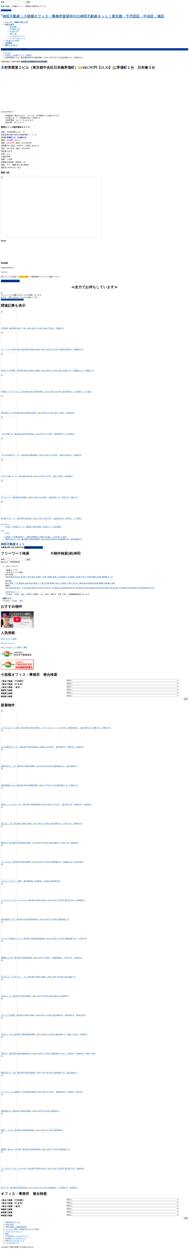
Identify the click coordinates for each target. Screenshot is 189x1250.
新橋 (124, 588)
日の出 (151, 588)
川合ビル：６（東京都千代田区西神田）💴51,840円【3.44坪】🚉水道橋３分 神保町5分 (35, 996)
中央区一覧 (14, 31)
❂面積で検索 (6, 693)
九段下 (83, 577)
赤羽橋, (146, 588)
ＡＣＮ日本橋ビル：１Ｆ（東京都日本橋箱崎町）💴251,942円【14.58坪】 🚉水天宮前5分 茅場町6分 (41, 455)
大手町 (29, 577)
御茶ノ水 (56, 577)
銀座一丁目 (14, 583)
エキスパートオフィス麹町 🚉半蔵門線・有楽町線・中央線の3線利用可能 (30, 881)
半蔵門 (89, 577)
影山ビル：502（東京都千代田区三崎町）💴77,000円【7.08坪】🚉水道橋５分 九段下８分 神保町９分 (41, 824)
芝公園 (140, 588)
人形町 (69, 583)
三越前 (80, 583)
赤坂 (7, 588)
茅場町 (52, 583)
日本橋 (46, 583)
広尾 (86, 588)
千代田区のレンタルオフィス (16, 1236)
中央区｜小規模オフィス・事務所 (34, 62)
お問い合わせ (6, 10)
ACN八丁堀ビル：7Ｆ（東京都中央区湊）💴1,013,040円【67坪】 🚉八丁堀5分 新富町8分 (37, 476)
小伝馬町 (62, 583)
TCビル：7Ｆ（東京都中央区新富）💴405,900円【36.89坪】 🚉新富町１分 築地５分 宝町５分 (39, 497)
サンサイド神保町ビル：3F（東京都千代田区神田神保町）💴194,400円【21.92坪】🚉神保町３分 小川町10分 (44, 938)
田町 (106, 588)
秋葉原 (11, 577)
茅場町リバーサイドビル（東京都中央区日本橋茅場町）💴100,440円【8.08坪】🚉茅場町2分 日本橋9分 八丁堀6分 (46, 392)
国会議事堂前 (67, 588)
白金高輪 (91, 588)
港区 (22, 594)
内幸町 (129, 588)
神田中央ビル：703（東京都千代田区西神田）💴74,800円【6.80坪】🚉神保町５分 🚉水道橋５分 (43, 539)
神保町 (72, 577)
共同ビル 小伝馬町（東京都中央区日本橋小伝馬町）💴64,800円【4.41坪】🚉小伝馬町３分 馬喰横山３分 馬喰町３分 (47, 370)
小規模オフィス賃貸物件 (51, 527)
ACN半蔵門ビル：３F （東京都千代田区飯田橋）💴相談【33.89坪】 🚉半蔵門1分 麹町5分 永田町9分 (42, 747)
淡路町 (49, 577)
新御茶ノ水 (64, 577)
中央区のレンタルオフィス (15, 1238)
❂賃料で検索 (6, 690)
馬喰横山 (107, 583)
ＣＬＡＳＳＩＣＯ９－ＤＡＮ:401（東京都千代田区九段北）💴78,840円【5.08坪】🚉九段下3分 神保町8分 (42, 900)
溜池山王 (57, 588)
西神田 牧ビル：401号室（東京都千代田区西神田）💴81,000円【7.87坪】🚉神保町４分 (35, 1149)
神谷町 (81, 588)
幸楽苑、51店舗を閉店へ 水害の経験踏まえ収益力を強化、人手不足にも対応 (35, 537)
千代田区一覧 (15, 29)
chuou (7, 533)
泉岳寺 (102, 588)
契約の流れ (9, 1224)
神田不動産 (36, 527)
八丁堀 (40, 583)
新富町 (35, 583)
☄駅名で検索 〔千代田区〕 (13, 681)
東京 (33, 577)
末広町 (17, 577)
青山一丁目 (21, 588)
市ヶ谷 (110, 577)
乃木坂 (39, 588)
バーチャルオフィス (17, 38)
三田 (110, 588)
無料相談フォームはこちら (10, 281)
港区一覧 (13, 34)
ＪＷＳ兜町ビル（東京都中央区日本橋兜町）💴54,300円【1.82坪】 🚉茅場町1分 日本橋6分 (37, 434)
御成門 (134, 588)
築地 (30, 583)
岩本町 (23, 577)
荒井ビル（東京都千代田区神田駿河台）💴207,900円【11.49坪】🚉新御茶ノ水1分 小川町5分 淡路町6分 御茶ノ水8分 (48, 1053)
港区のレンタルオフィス (14, 1241)
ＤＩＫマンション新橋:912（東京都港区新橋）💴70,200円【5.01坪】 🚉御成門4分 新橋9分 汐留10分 (42, 1092)
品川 (97, 588)
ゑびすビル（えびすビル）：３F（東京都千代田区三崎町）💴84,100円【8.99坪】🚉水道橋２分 (38, 977)
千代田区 (8, 594)
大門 (120, 588)
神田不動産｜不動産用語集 (15, 1227)
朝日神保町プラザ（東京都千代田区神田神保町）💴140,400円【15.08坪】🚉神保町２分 (35, 919)
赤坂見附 (12, 588)
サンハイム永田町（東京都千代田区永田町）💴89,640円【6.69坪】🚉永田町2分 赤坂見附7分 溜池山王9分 (43, 1015)
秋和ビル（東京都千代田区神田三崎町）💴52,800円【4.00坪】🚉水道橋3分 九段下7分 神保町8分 (40, 843)
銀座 (7, 583)
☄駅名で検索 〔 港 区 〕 (12, 687)
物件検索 (13, 27)
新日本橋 (94, 583)
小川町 (44, 577)
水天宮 (74, 583)
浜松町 (115, 588)
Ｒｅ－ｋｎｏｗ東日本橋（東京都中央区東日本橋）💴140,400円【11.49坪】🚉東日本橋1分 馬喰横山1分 (42, 349)
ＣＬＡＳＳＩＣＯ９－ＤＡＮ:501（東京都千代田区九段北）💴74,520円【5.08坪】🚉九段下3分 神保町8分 (42, 1168)
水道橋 (77, 577)
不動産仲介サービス (13, 1222)
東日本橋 (87, 583)
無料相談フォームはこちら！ (12, 300)
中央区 (16, 594)
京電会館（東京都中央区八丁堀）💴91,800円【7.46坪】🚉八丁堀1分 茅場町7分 (32, 328)
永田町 (99, 577)
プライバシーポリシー (14, 1231)
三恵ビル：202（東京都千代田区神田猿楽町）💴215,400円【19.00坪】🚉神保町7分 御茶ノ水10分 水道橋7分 (44, 1034)
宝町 (57, 583)
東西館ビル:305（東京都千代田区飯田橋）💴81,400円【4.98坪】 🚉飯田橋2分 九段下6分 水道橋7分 (42, 958)
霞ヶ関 (75, 588)
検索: (3, 2)
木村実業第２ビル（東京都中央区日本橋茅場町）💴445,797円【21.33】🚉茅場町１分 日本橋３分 (39, 785)
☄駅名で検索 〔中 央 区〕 (12, 684)
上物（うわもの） (12, 566)
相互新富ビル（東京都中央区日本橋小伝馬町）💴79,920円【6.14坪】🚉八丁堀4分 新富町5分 (37, 413)
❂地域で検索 (6, 696)
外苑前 (28, 588)
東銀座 (21, 583)
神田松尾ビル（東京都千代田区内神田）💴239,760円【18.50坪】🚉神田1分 (30, 1111)
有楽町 (38, 577)
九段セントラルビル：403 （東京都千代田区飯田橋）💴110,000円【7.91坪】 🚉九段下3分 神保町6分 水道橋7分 (46, 804)
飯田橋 (104, 577)
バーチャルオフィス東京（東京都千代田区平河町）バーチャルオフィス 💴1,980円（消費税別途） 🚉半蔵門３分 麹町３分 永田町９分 (56, 728)
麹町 (94, 577)
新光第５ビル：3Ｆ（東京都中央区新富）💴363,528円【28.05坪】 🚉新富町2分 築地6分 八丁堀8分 (41, 518)
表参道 (34, 588)
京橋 (26, 583)
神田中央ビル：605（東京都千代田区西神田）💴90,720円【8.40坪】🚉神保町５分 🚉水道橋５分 (39, 1073)
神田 (7, 577)
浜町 (113, 583)
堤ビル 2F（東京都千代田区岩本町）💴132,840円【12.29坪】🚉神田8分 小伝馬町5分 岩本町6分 (39, 1188)
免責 (7, 1234)
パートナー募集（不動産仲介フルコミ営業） (22, 1229)
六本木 (45, 588)
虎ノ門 (51, 588)
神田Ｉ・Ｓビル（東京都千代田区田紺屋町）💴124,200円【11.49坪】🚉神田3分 (32, 1130)
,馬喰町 (101, 583)
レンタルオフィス (17, 36)
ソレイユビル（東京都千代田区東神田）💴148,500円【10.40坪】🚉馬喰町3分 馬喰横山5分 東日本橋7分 (42, 862)
